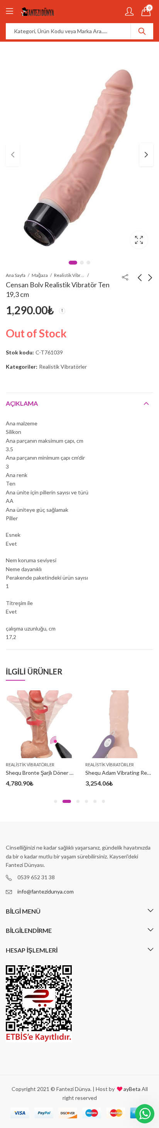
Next (146, 154)
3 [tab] (88, 263)
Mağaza (40, 275)
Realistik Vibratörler (69, 275)
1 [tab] (73, 263)
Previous (13, 154)
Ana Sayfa (15, 275)
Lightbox (139, 240)
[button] (55, 801)
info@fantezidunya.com (45, 891)
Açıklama (22, 403)
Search (142, 31)
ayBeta (131, 1089)
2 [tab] (82, 263)
